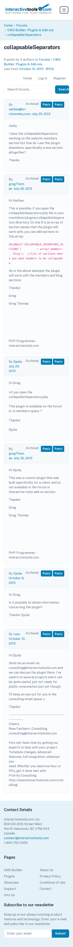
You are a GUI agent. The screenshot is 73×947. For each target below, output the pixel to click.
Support (10, 889)
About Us (46, 870)
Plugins (9, 876)
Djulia (17, 362)
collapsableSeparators (24, 35)
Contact (46, 889)
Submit (60, 933)
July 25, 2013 (41, 114)
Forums (21, 25)
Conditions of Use (52, 882)
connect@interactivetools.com (26, 838)
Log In (42, 78)
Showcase (11, 882)
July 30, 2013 (23, 458)
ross (16, 634)
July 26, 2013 (23, 189)
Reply (46, 104)
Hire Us (9, 895)
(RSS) (50, 69)
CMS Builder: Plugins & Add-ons (30, 30)
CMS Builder (13, 870)
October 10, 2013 (31, 69)
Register (59, 78)
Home (8, 25)
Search (63, 89)
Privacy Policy (50, 876)
